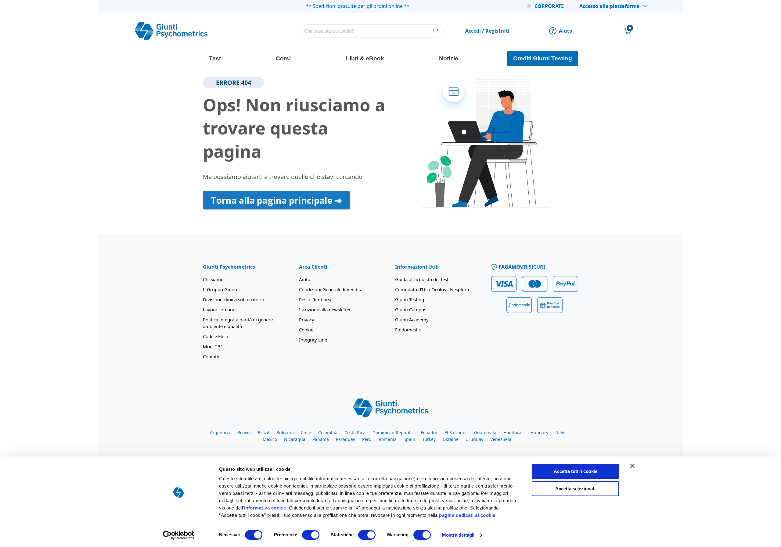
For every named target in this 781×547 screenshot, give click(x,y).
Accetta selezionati (575, 488)
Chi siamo (213, 279)
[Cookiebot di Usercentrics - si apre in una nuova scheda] (178, 535)
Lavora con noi (218, 309)
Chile (306, 432)
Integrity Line (313, 340)
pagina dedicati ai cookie (467, 515)
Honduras (513, 432)
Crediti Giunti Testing (542, 58)
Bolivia (244, 432)
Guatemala (485, 432)
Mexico (270, 439)
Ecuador (429, 432)
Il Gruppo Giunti (220, 289)
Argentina (220, 432)
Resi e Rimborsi (315, 299)
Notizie (448, 58)
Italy (559, 432)
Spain (409, 439)
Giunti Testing (409, 299)
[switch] (310, 535)
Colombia (327, 432)
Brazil (263, 432)
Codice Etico (215, 336)
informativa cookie (265, 507)
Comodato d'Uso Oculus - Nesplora (432, 289)
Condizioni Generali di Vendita (330, 289)
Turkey (429, 439)
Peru (367, 439)
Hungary (539, 432)
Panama (320, 439)
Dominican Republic (393, 432)
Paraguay (345, 439)
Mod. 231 (213, 346)
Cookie (306, 330)
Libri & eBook (365, 58)
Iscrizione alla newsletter (325, 309)
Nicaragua (294, 439)
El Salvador (455, 432)
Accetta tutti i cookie (575, 471)
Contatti (211, 356)
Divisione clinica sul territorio (233, 299)
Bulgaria (285, 432)
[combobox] (372, 31)
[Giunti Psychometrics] (390, 407)
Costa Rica (354, 432)
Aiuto (561, 30)
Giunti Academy (412, 319)
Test (215, 58)
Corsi (283, 58)
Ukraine (451, 439)
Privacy (306, 319)
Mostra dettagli (458, 535)
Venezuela (500, 439)
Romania (388, 439)
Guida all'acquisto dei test (421, 279)
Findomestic (408, 330)
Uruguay (474, 439)
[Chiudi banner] (632, 466)
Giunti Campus (410, 309)
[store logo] (171, 31)
